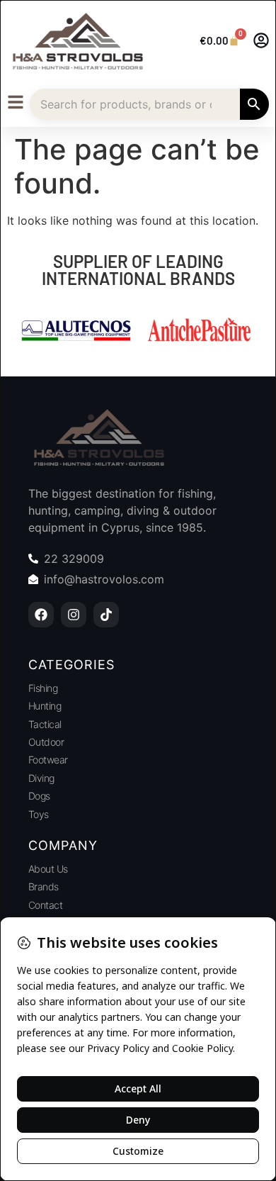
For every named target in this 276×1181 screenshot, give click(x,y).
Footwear (48, 760)
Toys (38, 814)
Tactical (45, 724)
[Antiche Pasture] (200, 331)
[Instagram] (73, 614)
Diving (41, 778)
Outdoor (46, 742)
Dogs (39, 796)
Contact (45, 905)
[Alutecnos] (76, 331)
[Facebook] (41, 614)
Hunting (45, 706)
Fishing (43, 688)
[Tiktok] (106, 614)
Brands (43, 886)
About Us (48, 869)
